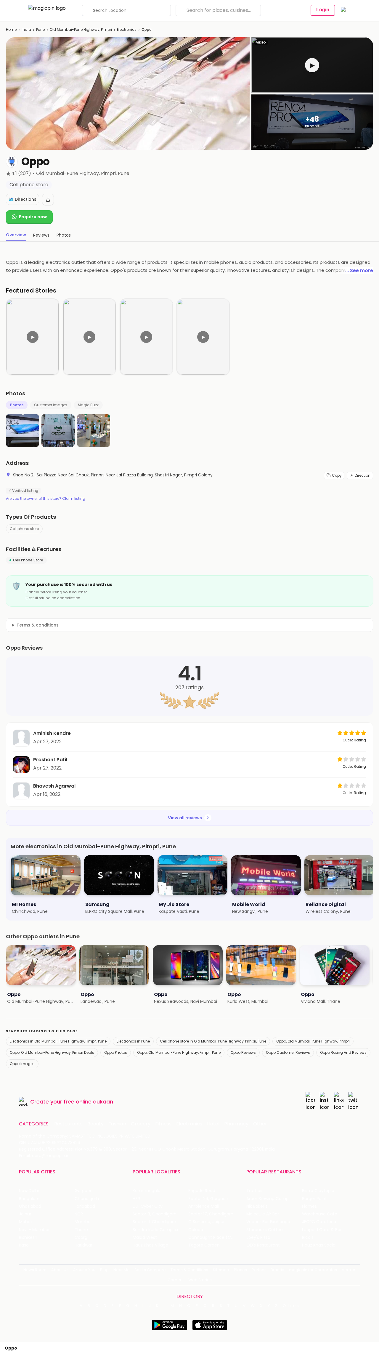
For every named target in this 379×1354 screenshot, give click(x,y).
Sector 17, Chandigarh (210, 1214)
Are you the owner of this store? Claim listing (45, 498)
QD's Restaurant (263, 1245)
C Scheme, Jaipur (206, 1222)
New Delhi (29, 1191)
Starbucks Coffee (264, 1230)
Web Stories (200, 1280)
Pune (40, 29)
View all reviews (185, 818)
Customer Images (50, 404)
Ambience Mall (203, 1206)
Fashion (117, 1124)
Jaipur (25, 1214)
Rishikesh (28, 1237)
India (26, 29)
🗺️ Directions (22, 199)
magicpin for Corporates (313, 1270)
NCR (79, 1214)
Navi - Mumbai (34, 1230)
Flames (309, 1206)
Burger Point (314, 1199)
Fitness (163, 1124)
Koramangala (146, 1191)
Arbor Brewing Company (271, 1199)
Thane (81, 1230)
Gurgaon (84, 1191)
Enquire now (33, 217)
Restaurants (68, 1124)
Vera (346, 1270)
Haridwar (83, 1245)
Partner (259, 1270)
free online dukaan (88, 1101)
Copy (337, 475)
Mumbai (83, 1222)
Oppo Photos (115, 1052)
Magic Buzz (88, 404)
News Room (34, 1270)
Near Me (121, 1270)
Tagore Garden (204, 1245)
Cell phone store (24, 528)
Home (11, 29)
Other (260, 1124)
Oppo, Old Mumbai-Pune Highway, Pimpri (313, 1041)
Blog (104, 1270)
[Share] (48, 199)
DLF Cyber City (148, 1206)
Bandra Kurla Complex (155, 1230)
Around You (84, 1270)
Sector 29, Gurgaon (208, 1199)
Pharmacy (236, 1124)
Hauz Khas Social (319, 1245)
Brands (277, 1270)
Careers (176, 1280)
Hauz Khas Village (150, 1245)
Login (322, 9)
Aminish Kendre (52, 733)
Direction (362, 475)
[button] (312, 65)
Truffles (254, 1191)
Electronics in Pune (133, 1041)
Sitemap (221, 1270)
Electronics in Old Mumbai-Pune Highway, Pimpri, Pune (58, 1041)
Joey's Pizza (258, 1237)
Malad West (145, 1237)
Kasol (24, 1245)
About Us (59, 1270)
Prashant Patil (50, 759)
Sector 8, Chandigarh (154, 1214)
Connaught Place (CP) (211, 1237)
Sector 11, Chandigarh (154, 1222)
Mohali (25, 1222)
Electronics (126, 29)
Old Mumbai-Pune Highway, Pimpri (81, 29)
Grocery (140, 1124)
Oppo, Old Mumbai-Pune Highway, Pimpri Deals (52, 1052)
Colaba (195, 1230)
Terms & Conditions (189, 1270)
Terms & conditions (38, 625)
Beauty (95, 1124)
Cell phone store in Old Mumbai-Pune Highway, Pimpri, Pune (213, 1041)
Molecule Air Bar (262, 1214)
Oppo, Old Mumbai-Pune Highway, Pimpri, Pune (179, 1052)
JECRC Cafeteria (319, 1222)
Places (240, 1270)
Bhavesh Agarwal (54, 786)
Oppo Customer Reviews (288, 1052)
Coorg (81, 1237)
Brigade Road (201, 1191)
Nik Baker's (256, 1206)
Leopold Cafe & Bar (322, 1230)
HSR (136, 1199)
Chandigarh (87, 1199)
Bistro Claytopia (318, 1191)
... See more (359, 270)
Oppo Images (22, 1063)
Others (291, 1305)
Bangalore (29, 1199)
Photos (16, 404)
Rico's (308, 1237)
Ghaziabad (30, 1206)
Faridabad (85, 1206)
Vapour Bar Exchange (268, 1222)
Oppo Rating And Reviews (343, 1052)
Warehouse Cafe (319, 1214)
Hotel (213, 1124)
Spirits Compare (150, 1270)
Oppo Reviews (243, 1052)
